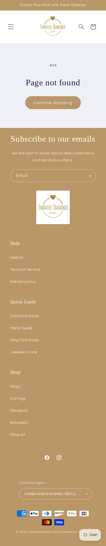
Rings (15, 386)
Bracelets (19, 423)
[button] (11, 27)
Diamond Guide (24, 316)
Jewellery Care (23, 352)
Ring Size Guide (24, 340)
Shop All (17, 435)
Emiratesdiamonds (43, 532)
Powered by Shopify (74, 532)
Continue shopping (53, 103)
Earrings (18, 399)
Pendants (19, 411)
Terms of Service (25, 270)
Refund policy (22, 282)
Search (16, 257)
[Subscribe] (89, 175)
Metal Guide (21, 328)
